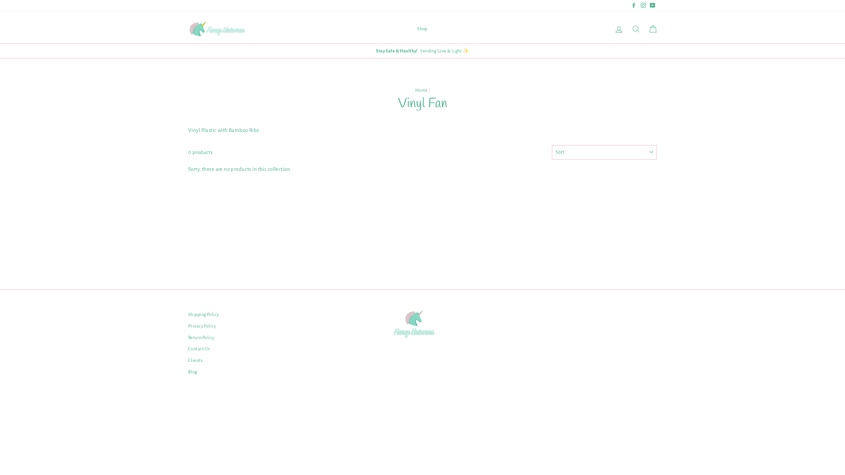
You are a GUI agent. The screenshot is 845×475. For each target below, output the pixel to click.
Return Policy (201, 337)
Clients (195, 360)
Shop (422, 28)
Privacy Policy (202, 326)
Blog (192, 371)
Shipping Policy (203, 314)
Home (421, 90)
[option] (422, 51)
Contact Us (199, 348)
